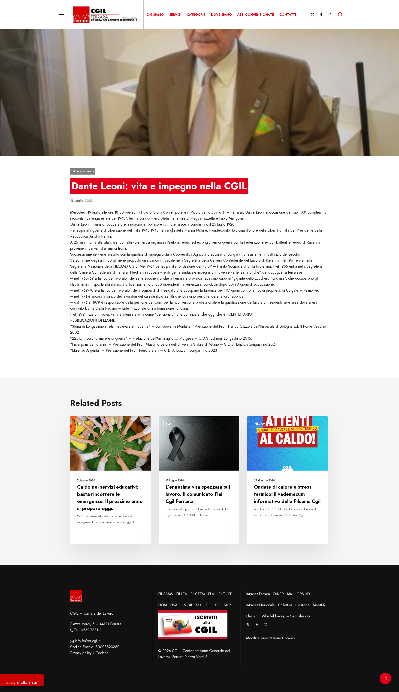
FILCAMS (165, 594)
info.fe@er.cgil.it (87, 641)
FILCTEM (197, 594)
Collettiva (285, 605)
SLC (199, 605)
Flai (169, 424)
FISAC (175, 605)
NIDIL (188, 605)
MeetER (319, 605)
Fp (79, 424)
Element (252, 616)
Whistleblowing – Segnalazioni (286, 616)
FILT (221, 594)
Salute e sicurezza (82, 171)
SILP (227, 605)
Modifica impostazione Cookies (270, 638)
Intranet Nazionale (260, 605)
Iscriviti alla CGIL (22, 683)
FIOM (162, 605)
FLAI (211, 594)
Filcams (260, 424)
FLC (209, 605)
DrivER (278, 594)
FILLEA (181, 594)
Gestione (302, 605)
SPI (218, 605)
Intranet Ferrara (258, 594)
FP (230, 594)
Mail (290, 594)
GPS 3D (303, 594)
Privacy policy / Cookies (89, 653)
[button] (61, 14)
